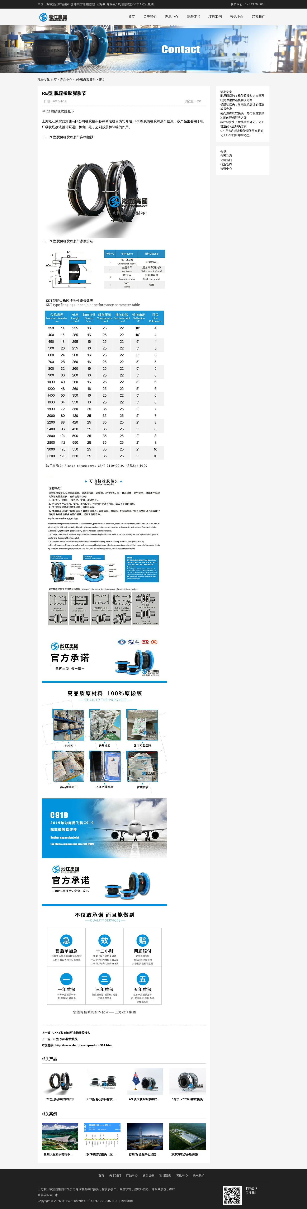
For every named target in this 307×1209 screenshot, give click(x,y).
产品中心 (171, 17)
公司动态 (226, 155)
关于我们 (150, 17)
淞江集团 (67, 1201)
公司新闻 (226, 160)
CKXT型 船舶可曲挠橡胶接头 (71, 1032)
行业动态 (226, 164)
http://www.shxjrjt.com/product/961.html (83, 1045)
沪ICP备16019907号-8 (102, 1201)
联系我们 (258, 17)
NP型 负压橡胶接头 (65, 1039)
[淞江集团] (53, 17)
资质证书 (193, 17)
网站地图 (127, 1201)
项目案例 (215, 17)
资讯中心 (237, 17)
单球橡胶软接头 (85, 79)
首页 (131, 17)
